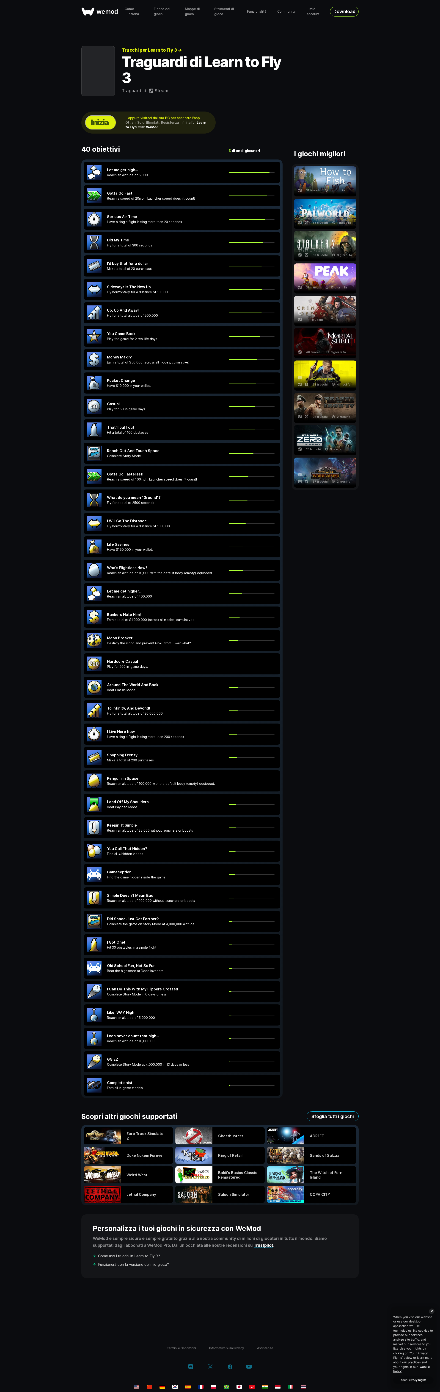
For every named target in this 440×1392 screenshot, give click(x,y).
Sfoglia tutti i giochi (332, 1116)
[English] (136, 1387)
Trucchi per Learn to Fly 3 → (152, 50)
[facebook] (230, 1367)
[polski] (213, 1387)
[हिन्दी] (265, 1387)
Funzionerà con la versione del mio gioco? (133, 1264)
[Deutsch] (162, 1387)
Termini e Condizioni (181, 1348)
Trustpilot (263, 1245)
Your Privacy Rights (413, 1380)
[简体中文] (149, 1387)
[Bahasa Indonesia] (277, 1387)
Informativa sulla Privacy (226, 1348)
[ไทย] (303, 1387)
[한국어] (175, 1387)
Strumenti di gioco (224, 11)
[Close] (431, 1311)
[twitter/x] (210, 1367)
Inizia (99, 122)
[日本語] (239, 1387)
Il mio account (313, 11)
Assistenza (265, 1348)
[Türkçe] (252, 1387)
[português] (226, 1387)
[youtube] (249, 1367)
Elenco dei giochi (162, 11)
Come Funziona (132, 11)
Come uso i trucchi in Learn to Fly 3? (129, 1256)
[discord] (190, 1367)
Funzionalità (256, 11)
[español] (188, 1387)
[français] (201, 1387)
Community (286, 11)
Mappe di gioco (192, 11)
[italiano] (290, 1387)
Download (344, 11)
